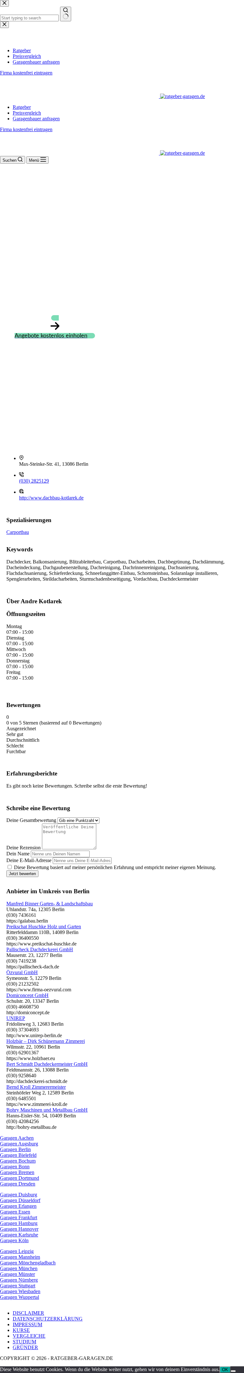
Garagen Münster (17, 1274)
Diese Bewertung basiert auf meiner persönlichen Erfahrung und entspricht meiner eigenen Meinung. (115, 867)
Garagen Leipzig (17, 1251)
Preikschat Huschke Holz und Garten (43, 926)
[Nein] (233, 1371)
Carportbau (17, 532)
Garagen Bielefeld (18, 1155)
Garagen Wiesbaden (20, 1291)
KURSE (21, 1330)
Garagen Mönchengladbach (28, 1262)
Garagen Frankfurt (18, 1217)
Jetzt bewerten (22, 873)
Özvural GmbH (22, 972)
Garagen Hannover (19, 1229)
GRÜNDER (25, 1347)
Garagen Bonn (15, 1166)
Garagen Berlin (15, 1149)
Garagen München (18, 1268)
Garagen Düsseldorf (20, 1200)
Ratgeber (22, 107)
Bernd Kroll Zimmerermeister (36, 1087)
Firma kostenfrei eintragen (26, 129)
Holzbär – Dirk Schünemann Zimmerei (45, 1041)
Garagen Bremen (17, 1172)
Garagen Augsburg (19, 1143)
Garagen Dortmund (19, 1178)
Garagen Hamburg (18, 1223)
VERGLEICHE (29, 1336)
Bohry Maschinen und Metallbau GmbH (47, 1110)
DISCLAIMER (28, 1313)
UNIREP (15, 1018)
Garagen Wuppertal (19, 1297)
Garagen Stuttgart (17, 1285)
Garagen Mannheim (20, 1257)
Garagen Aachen (17, 1138)
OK (225, 1369)
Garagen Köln (14, 1240)
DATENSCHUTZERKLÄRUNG (48, 1318)
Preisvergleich (27, 113)
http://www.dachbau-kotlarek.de (51, 497)
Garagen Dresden (17, 1183)
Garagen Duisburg (18, 1194)
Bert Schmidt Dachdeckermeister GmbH (47, 1064)
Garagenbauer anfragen (36, 118)
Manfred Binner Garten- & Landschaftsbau (49, 903)
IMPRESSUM (27, 1324)
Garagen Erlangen (18, 1206)
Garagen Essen (15, 1211)
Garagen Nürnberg (19, 1280)
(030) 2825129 (34, 481)
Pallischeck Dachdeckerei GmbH (39, 949)
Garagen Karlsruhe (19, 1234)
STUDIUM (24, 1341)
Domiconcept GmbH (27, 995)
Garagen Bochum (18, 1161)
